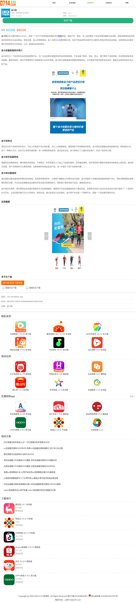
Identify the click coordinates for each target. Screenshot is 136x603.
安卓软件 (90, 3)
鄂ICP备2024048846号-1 (77, 596)
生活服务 (21, 30)
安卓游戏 (72, 3)
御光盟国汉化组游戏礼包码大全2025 (19, 454)
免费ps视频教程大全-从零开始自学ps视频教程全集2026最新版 (29, 472)
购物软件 (10, 30)
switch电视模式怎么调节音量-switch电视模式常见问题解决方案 (30, 490)
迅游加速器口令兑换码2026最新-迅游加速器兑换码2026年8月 (29, 466)
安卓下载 (68, 20)
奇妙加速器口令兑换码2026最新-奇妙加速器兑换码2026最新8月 (30, 460)
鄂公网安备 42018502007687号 (104, 596)
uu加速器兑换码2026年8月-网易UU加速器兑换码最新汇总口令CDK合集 (33, 448)
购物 (60, 36)
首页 (54, 3)
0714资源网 (44, 596)
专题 (126, 3)
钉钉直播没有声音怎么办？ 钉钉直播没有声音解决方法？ (27, 442)
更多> (132, 396)
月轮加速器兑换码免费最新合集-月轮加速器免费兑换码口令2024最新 (32, 484)
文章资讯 (108, 3)
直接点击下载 (10, 288)
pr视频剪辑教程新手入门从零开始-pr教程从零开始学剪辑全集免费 (31, 478)
